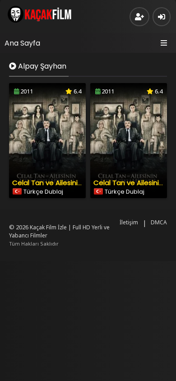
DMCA (159, 222)
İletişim (129, 222)
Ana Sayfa (22, 43)
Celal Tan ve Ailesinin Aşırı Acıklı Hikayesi (77, 182)
